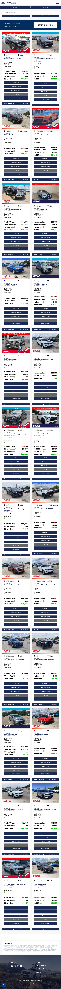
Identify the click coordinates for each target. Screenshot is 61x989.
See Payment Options (16, 86)
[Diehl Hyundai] (3, 3)
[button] (28, 42)
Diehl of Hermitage (10, 103)
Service (46, 7)
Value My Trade (15, 90)
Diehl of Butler (38, 254)
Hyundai (11, 3)
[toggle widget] (4, 985)
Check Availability (16, 98)
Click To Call (16, 94)
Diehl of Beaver (9, 254)
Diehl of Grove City (39, 105)
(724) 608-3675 (43, 965)
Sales (15, 7)
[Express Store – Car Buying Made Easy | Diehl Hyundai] (30, 25)
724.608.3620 (24, 103)
